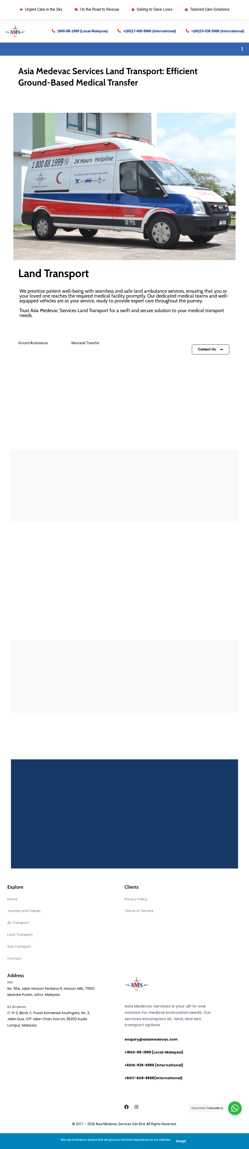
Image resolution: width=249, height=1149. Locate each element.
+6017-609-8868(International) (153, 1078)
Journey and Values (24, 910)
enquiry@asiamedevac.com (151, 1039)
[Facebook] (126, 1107)
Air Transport (18, 922)
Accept (181, 1141)
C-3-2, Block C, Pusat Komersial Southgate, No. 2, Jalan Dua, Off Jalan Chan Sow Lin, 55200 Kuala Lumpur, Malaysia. (48, 1018)
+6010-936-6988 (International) (153, 1065)
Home (12, 899)
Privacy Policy (135, 899)
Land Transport (20, 934)
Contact (14, 958)
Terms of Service (138, 910)
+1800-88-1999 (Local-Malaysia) (153, 1052)
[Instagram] (136, 1107)
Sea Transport (19, 946)
